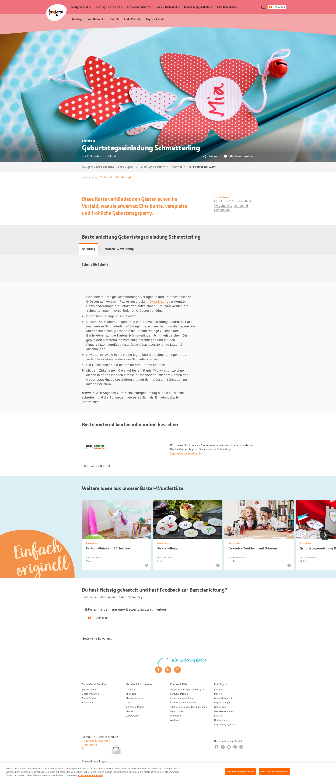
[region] (168, 771)
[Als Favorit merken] (147, 566)
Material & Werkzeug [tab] (119, 249)
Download (157, 301)
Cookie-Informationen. (90, 775)
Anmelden (280, 7)
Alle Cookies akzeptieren (274, 771)
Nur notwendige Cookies (240, 771)
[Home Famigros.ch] (56, 12)
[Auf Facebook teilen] (158, 669)
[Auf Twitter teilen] (168, 669)
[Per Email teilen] (177, 669)
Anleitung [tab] (88, 249)
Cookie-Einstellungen (94, 761)
